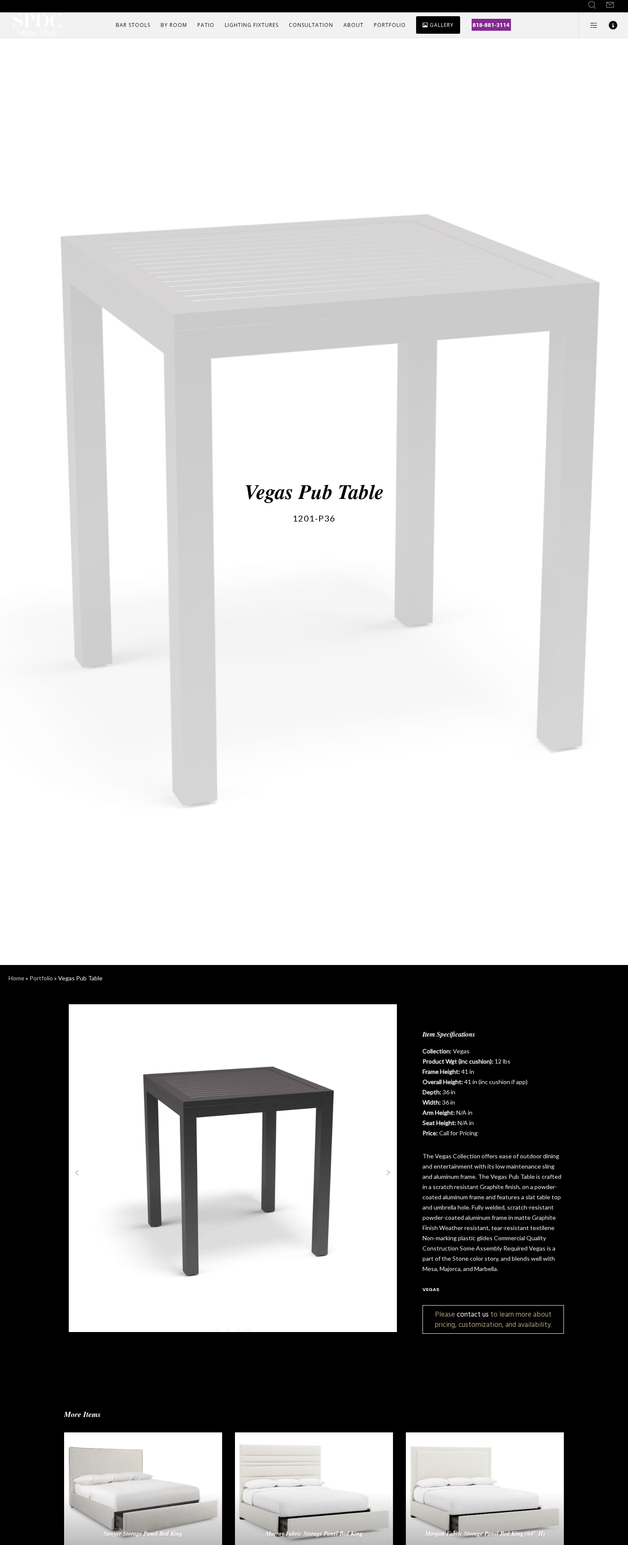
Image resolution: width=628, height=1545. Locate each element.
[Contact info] (607, 25)
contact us (473, 1314)
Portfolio (41, 978)
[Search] (592, 5)
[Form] (610, 5)
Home (16, 978)
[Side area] (588, 25)
